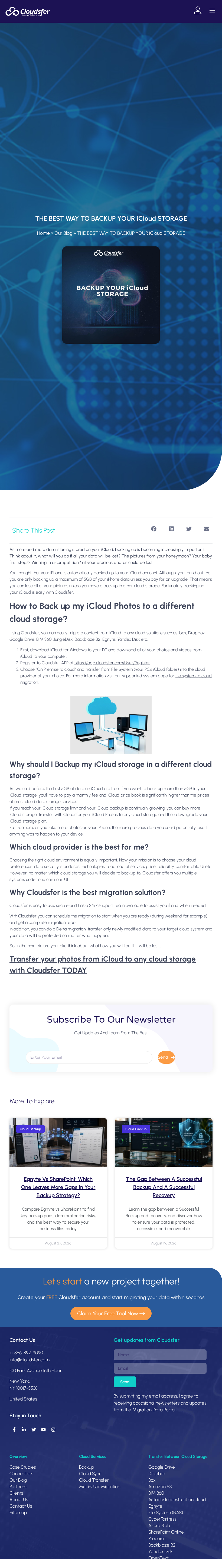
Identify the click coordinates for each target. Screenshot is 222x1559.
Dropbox (157, 1473)
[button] (212, 11)
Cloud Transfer (94, 1480)
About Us (18, 1499)
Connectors (21, 1473)
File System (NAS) (165, 1512)
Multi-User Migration (99, 1486)
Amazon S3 (160, 1486)
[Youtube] (43, 1429)
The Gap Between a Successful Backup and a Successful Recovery (164, 1187)
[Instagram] (53, 1429)
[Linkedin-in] (23, 1429)
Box (152, 1480)
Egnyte (155, 1506)
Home (43, 233)
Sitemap (18, 1512)
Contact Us (22, 1340)
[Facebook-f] (14, 1429)
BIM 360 (156, 1493)
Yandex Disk (160, 1551)
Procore (156, 1538)
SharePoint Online (166, 1532)
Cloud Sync (90, 1473)
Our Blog (63, 233)
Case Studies (22, 1467)
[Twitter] (33, 1429)
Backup (86, 1467)
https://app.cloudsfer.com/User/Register (112, 662)
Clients (16, 1493)
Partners (17, 1486)
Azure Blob (159, 1525)
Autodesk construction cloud (177, 1499)
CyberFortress (162, 1519)
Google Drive (161, 1467)
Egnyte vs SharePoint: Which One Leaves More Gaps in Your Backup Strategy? (58, 1187)
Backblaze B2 (161, 1545)
